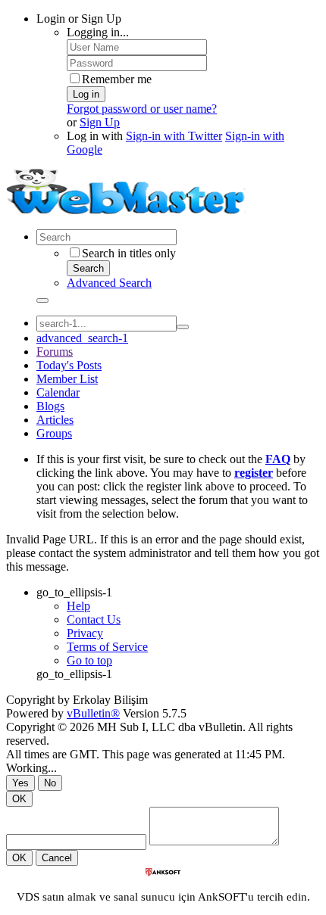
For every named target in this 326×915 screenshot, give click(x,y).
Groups (54, 433)
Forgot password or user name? (142, 108)
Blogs (50, 406)
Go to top (89, 660)
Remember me (117, 79)
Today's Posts (69, 365)
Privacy (85, 633)
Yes (20, 783)
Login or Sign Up (78, 18)
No (50, 783)
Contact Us (94, 619)
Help (78, 605)
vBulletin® (93, 713)
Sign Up (100, 122)
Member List (67, 378)
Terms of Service (107, 646)
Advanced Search (109, 282)
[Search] (42, 300)
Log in (86, 94)
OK (19, 799)
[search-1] (183, 327)
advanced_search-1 (82, 337)
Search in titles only (129, 253)
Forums (54, 351)
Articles (55, 419)
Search (88, 268)
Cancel (57, 858)
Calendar (58, 392)
